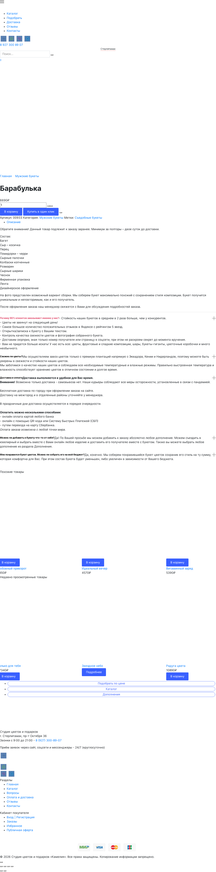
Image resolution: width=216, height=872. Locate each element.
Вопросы (13, 793)
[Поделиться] (5, 866)
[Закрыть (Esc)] (1, 866)
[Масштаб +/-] (12, 866)
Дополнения (111, 694)
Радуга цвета (175, 666)
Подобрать (14, 18)
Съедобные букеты (88, 217)
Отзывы (12, 26)
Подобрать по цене (111, 683)
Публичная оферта (20, 830)
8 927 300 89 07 (11, 44)
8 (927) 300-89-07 (49, 740)
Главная (6, 176)
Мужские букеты (27, 176)
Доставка (13, 22)
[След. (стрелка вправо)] (5, 870)
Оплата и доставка (20, 797)
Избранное (14, 826)
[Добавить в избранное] (60, 212)
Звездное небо (92, 666)
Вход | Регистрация (21, 817)
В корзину (11, 211)
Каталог (12, 13)
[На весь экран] (8, 866)
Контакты (13, 30)
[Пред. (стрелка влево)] (1, 870)
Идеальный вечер (94, 568)
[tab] (111, 222)
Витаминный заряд (179, 568)
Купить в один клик (40, 211)
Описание (14, 222)
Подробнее (94, 672)
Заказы (12, 821)
